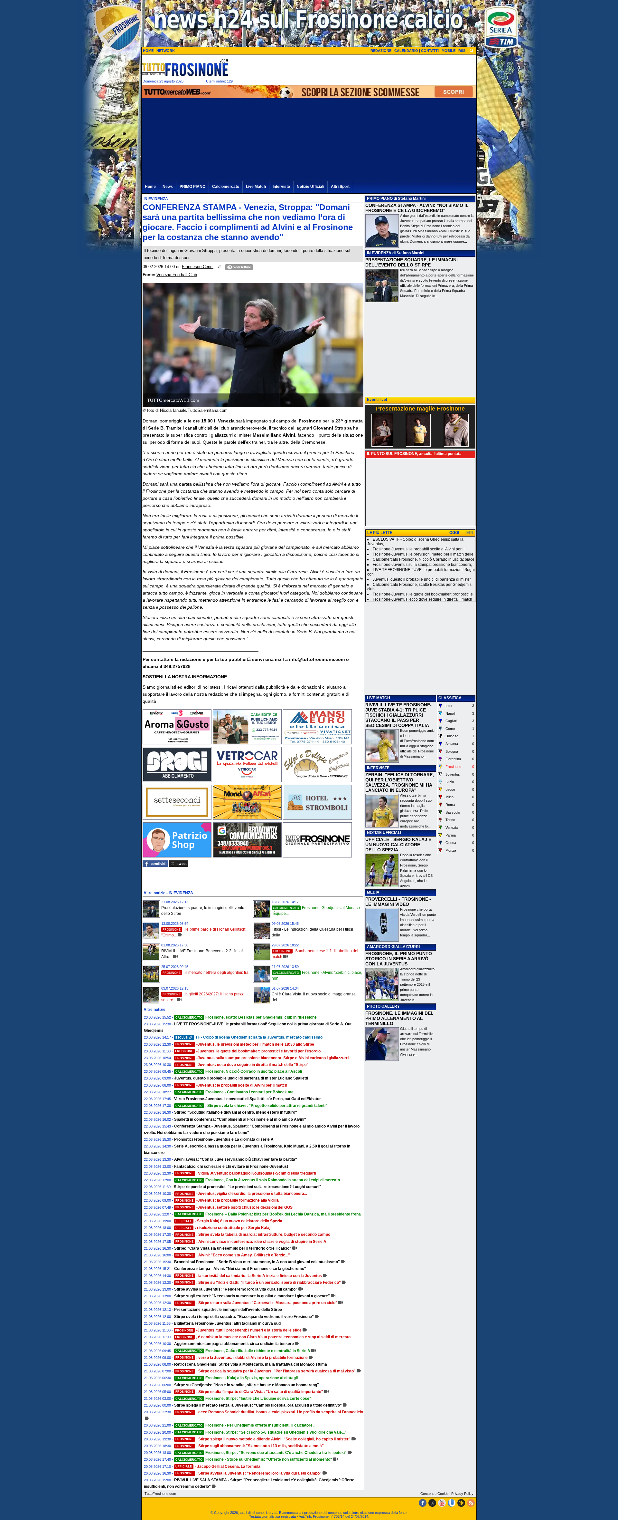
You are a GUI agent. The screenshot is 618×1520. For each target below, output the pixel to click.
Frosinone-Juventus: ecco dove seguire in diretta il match (422, 599)
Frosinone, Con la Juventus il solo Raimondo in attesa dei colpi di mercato (257, 1180)
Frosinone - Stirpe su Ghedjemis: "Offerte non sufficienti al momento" (253, 1459)
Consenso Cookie (434, 1494)
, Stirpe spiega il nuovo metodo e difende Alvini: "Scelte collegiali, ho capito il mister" (263, 1439)
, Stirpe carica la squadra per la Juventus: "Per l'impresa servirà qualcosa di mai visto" (265, 1371)
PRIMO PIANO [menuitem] (192, 186)
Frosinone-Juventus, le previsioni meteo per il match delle (423, 554)
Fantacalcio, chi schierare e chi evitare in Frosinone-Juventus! (231, 1166)
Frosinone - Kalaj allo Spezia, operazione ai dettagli (236, 1378)
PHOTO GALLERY (383, 1006)
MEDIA (373, 892)
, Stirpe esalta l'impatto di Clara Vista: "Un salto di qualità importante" (249, 1391)
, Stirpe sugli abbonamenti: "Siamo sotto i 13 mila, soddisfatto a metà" (249, 1446)
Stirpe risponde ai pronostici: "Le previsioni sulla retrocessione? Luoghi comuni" (247, 1187)
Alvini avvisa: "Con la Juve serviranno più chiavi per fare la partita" (235, 1159)
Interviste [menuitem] (281, 186)
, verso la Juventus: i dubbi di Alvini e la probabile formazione (241, 1357)
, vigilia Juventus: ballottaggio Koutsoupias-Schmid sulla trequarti (245, 1173)
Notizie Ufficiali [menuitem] (310, 186)
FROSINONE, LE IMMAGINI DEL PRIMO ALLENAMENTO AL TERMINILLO (399, 1018)
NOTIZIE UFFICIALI (384, 832)
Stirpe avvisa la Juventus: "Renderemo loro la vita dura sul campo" (235, 1289)
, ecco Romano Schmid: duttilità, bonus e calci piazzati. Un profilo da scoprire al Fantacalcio (269, 1412)
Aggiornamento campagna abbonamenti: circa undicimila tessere (234, 1343)
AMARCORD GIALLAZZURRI (393, 946)
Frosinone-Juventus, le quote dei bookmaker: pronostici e (423, 594)
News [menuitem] (168, 186)
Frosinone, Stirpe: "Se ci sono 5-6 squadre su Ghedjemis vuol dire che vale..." (261, 1432)
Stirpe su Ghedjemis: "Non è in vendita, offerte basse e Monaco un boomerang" (246, 1385)
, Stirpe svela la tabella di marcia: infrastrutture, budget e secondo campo (252, 1234)
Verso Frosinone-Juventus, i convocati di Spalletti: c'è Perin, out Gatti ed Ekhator (247, 1099)
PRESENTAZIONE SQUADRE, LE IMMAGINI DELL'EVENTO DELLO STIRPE (411, 262)
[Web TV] (451, 1503)
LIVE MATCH (378, 698)
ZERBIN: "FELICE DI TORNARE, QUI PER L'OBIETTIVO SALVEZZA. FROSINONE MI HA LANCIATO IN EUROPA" (399, 782)
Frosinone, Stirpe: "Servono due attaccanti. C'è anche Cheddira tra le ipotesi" (261, 1452)
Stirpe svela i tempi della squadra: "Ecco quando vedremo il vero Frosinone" (244, 1316)
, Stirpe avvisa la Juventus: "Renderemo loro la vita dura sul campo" (248, 1473)
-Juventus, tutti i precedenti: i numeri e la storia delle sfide (238, 1330)
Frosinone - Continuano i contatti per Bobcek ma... (235, 1092)
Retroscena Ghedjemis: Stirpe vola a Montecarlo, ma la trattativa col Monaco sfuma (250, 1364)
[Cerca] (471, 50)
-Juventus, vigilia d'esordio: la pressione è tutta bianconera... (241, 1193)
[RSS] (471, 1503)
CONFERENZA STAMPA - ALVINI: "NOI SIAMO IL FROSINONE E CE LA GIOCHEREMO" (417, 208)
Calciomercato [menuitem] (225, 186)
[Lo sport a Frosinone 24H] (185, 67)
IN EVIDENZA (379, 253)
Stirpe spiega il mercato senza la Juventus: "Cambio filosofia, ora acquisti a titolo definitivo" (258, 1405)
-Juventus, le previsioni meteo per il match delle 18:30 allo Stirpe (244, 1044)
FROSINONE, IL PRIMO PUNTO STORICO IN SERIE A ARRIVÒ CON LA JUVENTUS (398, 958)
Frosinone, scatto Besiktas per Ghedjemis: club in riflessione (246, 1017)
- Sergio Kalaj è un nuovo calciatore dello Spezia (228, 1221)
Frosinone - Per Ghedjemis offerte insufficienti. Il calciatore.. (244, 1425)
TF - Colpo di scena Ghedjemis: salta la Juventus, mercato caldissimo (249, 1037)
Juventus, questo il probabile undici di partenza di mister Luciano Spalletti (241, 1078)
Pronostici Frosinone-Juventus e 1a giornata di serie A (224, 1139)
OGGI (454, 532)
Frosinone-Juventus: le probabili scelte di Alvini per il (418, 549)
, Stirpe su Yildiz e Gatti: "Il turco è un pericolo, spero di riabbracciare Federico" (258, 1282)
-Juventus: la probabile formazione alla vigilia (227, 1200)
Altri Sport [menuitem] (340, 186)
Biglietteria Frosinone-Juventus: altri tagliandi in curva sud (227, 1323)
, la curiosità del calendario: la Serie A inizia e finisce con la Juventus (248, 1275)
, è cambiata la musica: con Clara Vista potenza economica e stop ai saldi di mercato (263, 1337)
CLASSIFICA (450, 698)
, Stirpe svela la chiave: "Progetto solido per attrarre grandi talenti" (251, 1105)
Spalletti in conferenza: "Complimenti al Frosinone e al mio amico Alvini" (240, 1119)
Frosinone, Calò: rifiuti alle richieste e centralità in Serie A (242, 1351)
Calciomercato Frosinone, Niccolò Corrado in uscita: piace (423, 559)
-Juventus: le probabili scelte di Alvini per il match (231, 1085)
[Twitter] (432, 1503)
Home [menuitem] (150, 186)
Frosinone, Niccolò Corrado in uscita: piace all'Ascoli (238, 1071)
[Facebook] (422, 1503)
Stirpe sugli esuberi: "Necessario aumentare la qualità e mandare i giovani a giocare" (252, 1296)
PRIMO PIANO (380, 198)
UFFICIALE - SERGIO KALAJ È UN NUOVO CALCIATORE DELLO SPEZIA (398, 844)
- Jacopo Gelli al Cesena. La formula (217, 1466)
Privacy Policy (462, 1494)
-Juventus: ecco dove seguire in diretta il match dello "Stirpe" (242, 1064)
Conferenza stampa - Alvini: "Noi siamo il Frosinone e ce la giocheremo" (240, 1268)
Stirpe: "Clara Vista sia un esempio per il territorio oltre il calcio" (232, 1248)
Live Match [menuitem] (256, 186)
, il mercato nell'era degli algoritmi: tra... (207, 972)
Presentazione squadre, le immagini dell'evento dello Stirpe (228, 1309)
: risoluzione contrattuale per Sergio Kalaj (222, 1227)
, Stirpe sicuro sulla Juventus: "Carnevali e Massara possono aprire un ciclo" (256, 1303)
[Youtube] (442, 1503)
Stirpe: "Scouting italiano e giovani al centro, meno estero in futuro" (235, 1112)
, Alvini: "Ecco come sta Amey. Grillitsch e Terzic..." (232, 1255)
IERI (469, 532)
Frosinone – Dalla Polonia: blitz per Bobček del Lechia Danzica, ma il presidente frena (268, 1214)
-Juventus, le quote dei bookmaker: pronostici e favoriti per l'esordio (248, 1051)
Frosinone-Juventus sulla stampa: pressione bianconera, (422, 564)
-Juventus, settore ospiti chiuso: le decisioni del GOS (234, 1207)
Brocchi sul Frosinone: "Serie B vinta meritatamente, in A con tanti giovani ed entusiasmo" (257, 1262)
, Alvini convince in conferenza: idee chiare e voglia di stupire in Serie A (250, 1241)
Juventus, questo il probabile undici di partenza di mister (422, 579)
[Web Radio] (461, 1503)
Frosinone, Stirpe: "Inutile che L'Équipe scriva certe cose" (243, 1398)
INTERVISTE (378, 768)
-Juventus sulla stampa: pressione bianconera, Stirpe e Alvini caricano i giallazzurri (262, 1058)
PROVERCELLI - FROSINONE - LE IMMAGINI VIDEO (398, 901)
